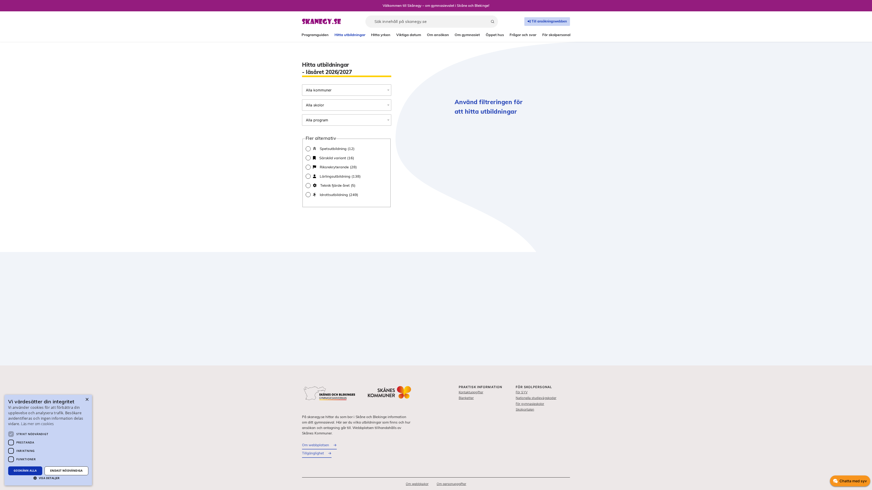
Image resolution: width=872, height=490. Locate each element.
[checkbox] (347, 148)
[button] (48, 478)
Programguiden (315, 34)
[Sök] (492, 21)
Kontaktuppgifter (471, 392)
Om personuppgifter (451, 484)
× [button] (87, 399)
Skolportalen (525, 409)
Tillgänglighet (313, 453)
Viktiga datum (408, 34)
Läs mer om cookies (37, 423)
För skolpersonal (556, 34)
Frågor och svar (523, 34)
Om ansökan (438, 34)
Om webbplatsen (315, 445)
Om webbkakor (417, 484)
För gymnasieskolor (530, 404)
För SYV (522, 392)
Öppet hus (495, 34)
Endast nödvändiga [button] (66, 471)
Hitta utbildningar (349, 34)
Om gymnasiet (467, 34)
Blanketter (466, 398)
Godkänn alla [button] (25, 471)
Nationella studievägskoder (536, 398)
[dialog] (48, 440)
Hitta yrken (380, 34)
